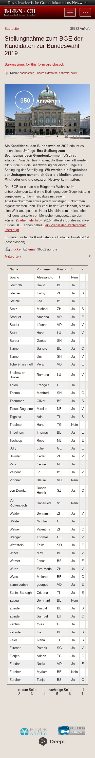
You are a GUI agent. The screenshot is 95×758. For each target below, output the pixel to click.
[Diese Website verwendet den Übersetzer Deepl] (52, 745)
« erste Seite (27, 690)
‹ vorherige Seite (59, 690)
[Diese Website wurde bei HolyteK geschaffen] (33, 734)
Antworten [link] (13, 256)
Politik (74, 72)
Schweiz (64, 72)
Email (32, 249)
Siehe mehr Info (29, 220)
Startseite (12, 29)
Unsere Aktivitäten (47, 72)
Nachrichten (27, 72)
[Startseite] (20, 12)
